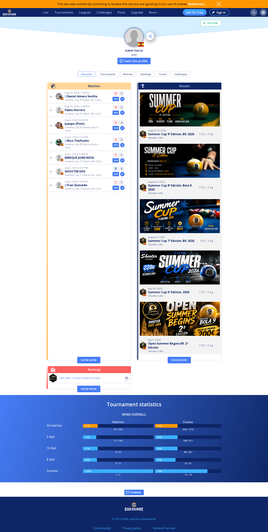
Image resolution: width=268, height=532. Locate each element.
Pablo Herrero (75, 110)
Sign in (221, 12)
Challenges (104, 12)
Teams (163, 74)
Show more (89, 360)
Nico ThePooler (78, 141)
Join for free (194, 12)
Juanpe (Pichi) (75, 124)
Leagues (85, 12)
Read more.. (197, 4)
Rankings (146, 74)
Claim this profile (135, 61)
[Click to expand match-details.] (122, 99)
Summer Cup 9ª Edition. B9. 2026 (171, 134)
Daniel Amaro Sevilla (82, 96)
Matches (128, 74)
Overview (86, 74)
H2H (116, 99)
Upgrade (137, 12)
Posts (121, 12)
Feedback (135, 492)
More (152, 12)
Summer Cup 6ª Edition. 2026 (168, 292)
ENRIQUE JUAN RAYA (79, 158)
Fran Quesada (77, 185)
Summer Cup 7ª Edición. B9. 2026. (171, 241)
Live (45, 12)
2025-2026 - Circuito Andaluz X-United (79, 378)
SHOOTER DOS (75, 171)
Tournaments (63, 12)
